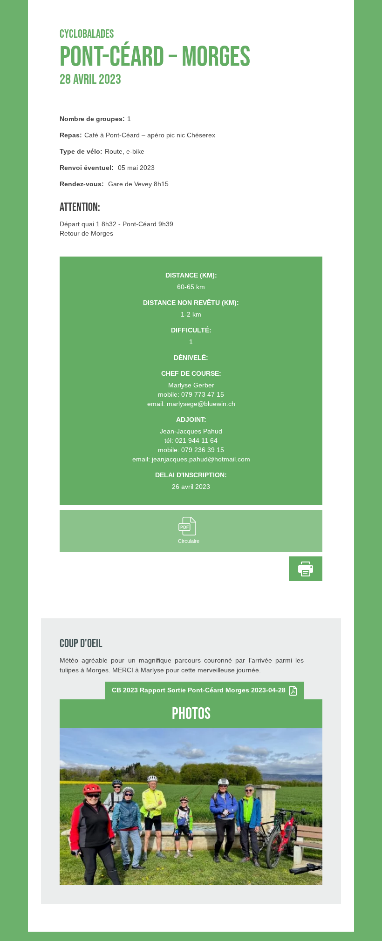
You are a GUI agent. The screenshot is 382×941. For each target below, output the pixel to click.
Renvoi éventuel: (87, 167)
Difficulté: (191, 330)
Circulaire (188, 541)
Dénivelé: (191, 357)
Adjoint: (191, 419)
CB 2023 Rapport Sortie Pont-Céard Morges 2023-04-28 (200, 690)
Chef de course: (191, 373)
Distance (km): (191, 275)
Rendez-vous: (82, 184)
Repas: (71, 135)
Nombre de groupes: (92, 118)
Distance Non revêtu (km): (191, 302)
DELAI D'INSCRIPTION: (191, 475)
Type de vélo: (81, 151)
